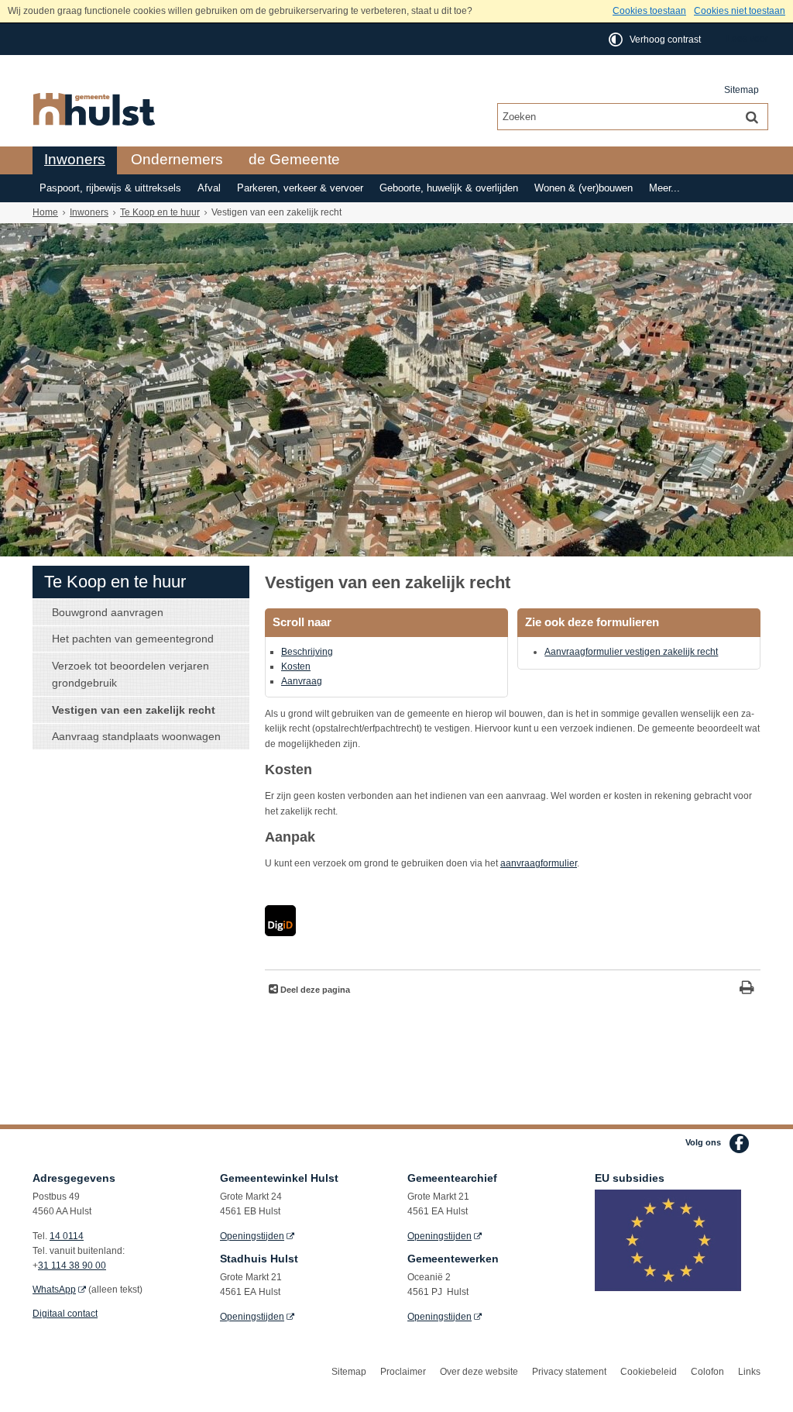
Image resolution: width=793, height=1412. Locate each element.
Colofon (707, 1371)
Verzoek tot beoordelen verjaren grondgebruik (130, 674)
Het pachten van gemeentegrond (133, 638)
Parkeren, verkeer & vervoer (300, 188)
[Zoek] (752, 116)
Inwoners (74, 159)
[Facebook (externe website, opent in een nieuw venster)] (739, 1143)
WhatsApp (54, 1289)
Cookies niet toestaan (739, 10)
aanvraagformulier (538, 863)
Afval (209, 188)
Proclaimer (403, 1371)
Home (45, 212)
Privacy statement (569, 1371)
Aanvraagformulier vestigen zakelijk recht (631, 651)
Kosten (296, 666)
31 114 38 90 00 (72, 1265)
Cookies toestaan (649, 10)
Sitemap (741, 89)
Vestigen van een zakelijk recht (133, 710)
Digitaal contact (65, 1313)
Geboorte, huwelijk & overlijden (448, 188)
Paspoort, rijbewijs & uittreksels (110, 188)
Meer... (664, 188)
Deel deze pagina (314, 989)
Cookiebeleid (648, 1371)
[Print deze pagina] (747, 989)
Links (749, 1371)
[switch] (656, 39)
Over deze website (479, 1371)
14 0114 (67, 1236)
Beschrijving (307, 651)
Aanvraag (301, 681)
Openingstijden (252, 1236)
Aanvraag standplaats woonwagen (136, 736)
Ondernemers (177, 159)
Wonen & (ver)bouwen (583, 188)
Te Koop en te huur (160, 212)
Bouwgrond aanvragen (107, 612)
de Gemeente (294, 159)
